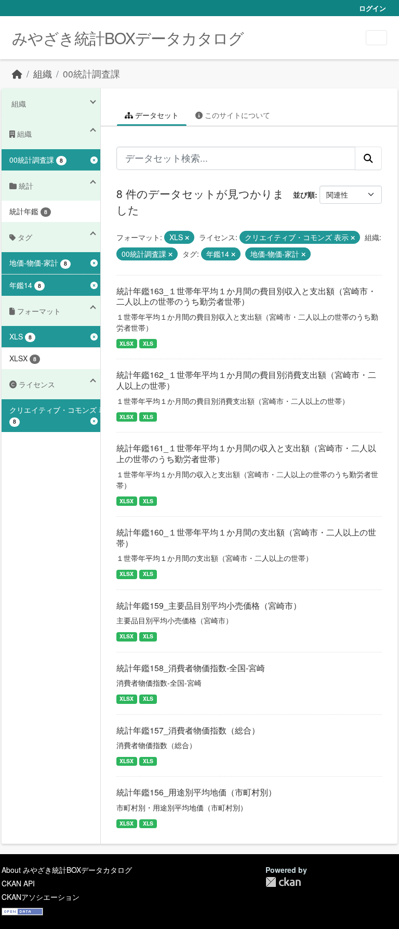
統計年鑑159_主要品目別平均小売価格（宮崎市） (208, 605)
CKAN (283, 881)
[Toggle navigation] (376, 37)
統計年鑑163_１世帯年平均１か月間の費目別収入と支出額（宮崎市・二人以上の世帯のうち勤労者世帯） (246, 296)
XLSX (126, 343)
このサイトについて (236, 115)
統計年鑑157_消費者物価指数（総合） (188, 730)
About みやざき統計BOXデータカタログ (67, 870)
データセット (156, 115)
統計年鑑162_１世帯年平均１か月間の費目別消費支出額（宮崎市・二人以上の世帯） (246, 380)
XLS (148, 343)
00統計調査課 (91, 73)
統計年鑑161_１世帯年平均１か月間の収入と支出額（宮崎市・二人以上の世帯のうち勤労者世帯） (246, 453)
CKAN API (18, 883)
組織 (42, 73)
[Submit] (368, 158)
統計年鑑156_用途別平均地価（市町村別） (196, 792)
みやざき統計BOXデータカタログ (128, 38)
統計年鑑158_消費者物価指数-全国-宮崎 (190, 668)
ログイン (372, 8)
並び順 (304, 194)
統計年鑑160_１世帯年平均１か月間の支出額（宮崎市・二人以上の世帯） (246, 537)
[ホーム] (17, 73)
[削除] (187, 237)
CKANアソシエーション (40, 897)
